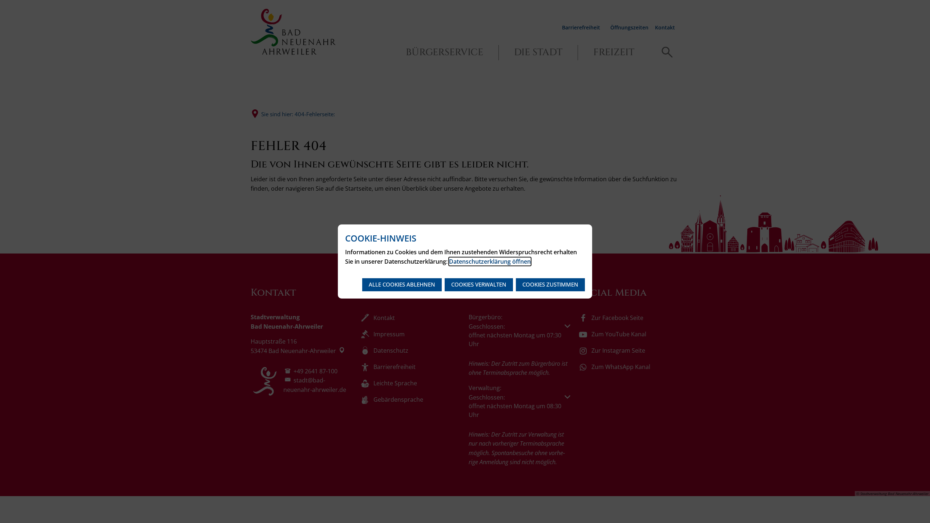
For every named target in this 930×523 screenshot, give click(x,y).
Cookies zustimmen (550, 284)
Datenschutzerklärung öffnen (490, 261)
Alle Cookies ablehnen (402, 284)
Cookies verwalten (478, 284)
